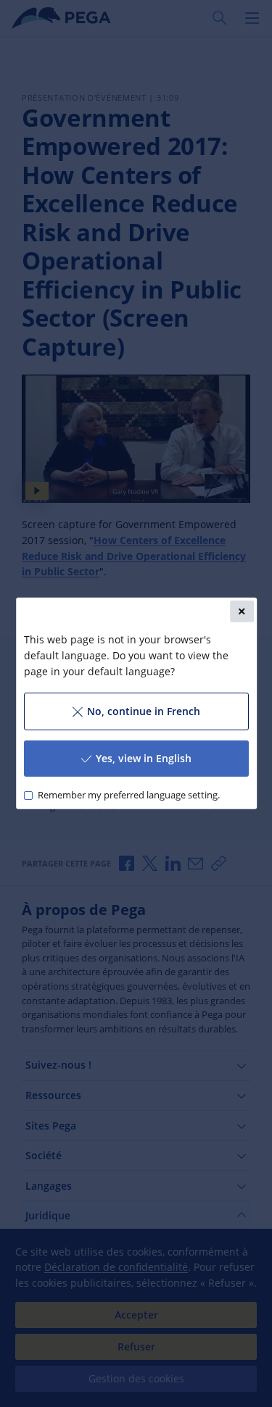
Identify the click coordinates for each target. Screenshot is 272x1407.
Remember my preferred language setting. (128, 795)
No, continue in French (142, 711)
